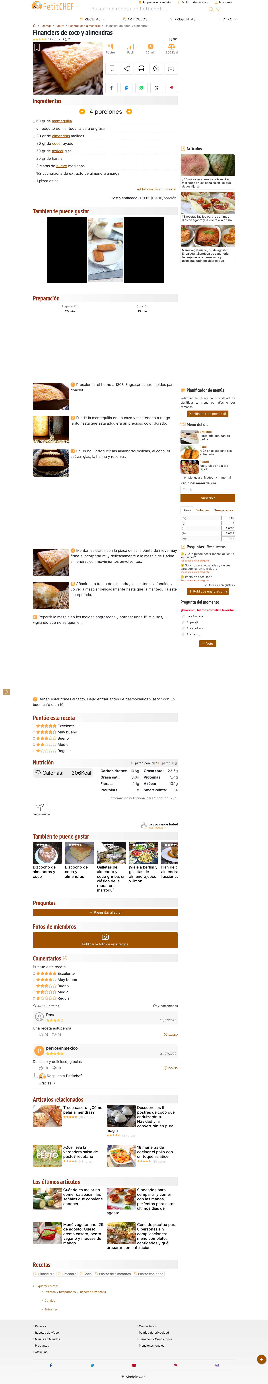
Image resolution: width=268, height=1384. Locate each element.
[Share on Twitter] (156, 88)
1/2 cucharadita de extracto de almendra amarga (77, 173)
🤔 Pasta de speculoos (196, 577)
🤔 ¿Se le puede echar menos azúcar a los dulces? (207, 555)
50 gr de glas (53, 151)
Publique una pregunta (209, 591)
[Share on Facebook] (111, 88)
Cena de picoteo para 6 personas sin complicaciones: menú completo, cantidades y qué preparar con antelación (141, 1236)
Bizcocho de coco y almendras (76, 872)
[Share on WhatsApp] (141, 88)
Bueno (63, 738)
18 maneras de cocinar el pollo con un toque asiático (155, 1152)
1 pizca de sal (47, 181)
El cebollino (195, 628)
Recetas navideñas (93, 1292)
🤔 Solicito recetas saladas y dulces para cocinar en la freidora (205, 567)
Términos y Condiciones (155, 1339)
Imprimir (226, 477)
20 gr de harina (49, 158)
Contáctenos (148, 1326)
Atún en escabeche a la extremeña (216, 452)
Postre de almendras (115, 1274)
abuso (173, 1034)
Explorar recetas (47, 1286)
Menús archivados (200, 477)
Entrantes (51, 1309)
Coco (87, 1274)
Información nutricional (158, 189)
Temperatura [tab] (223, 510)
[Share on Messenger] (126, 88)
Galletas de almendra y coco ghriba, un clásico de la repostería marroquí (111, 878)
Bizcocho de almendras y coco (44, 872)
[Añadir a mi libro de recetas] (112, 69)
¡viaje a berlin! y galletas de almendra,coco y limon (143, 874)
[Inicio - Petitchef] (34, 26)
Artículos (136, 19)
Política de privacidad (154, 1332)
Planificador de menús (206, 414)
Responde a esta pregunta (194, 560)
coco (56, 143)
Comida (49, 1300)
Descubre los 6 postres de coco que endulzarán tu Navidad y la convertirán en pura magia (141, 1119)
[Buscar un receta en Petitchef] (211, 9)
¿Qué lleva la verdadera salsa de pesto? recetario (80, 1152)
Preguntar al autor (107, 912)
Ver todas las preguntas (219, 584)
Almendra (68, 1274)
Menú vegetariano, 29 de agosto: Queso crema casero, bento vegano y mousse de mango (83, 1233)
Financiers (46, 1274)
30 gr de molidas (60, 136)
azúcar (57, 151)
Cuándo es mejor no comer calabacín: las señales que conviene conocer (83, 1197)
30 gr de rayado (54, 143)
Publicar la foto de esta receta (105, 944)
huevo (61, 166)
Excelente (66, 726)
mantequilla (62, 121)
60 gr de (54, 121)
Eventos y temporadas (60, 1292)
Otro (227, 19)
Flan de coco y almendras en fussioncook (174, 872)
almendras (61, 136)
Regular (64, 751)
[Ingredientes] (6, 692)
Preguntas (184, 19)
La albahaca (195, 616)
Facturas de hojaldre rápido (214, 467)
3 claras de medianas (60, 166)
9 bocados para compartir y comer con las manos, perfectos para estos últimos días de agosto (141, 1201)
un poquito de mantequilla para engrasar (71, 128)
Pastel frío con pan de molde (215, 437)
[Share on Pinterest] (172, 88)
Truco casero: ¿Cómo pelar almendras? (82, 1109)
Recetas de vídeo (47, 1332)
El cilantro (194, 634)
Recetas (92, 19)
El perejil (193, 622)
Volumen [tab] (202, 510)
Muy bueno (67, 732)
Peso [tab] (187, 510)
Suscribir (208, 498)
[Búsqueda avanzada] (218, 10)
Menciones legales (151, 1345)
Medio (63, 744)
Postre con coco (150, 1274)
